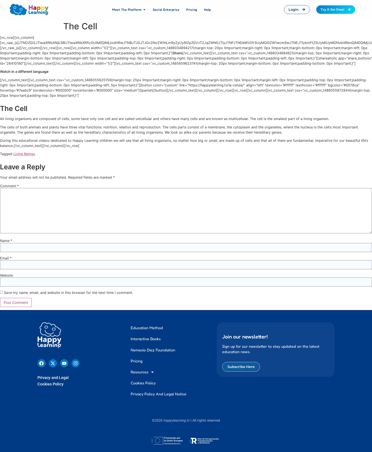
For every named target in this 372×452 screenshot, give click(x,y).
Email (6, 258)
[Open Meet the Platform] (144, 10)
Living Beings (24, 154)
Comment (9, 186)
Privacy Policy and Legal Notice (158, 393)
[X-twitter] (53, 363)
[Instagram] (75, 363)
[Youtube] (64, 363)
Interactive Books (146, 338)
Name (6, 240)
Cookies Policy (50, 384)
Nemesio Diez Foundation (153, 350)
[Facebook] (41, 363)
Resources (139, 371)
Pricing (137, 360)
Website (6, 275)
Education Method (147, 327)
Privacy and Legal (53, 377)
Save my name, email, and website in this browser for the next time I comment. (68, 292)
